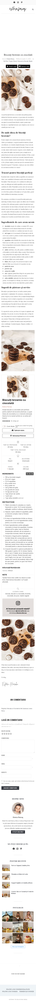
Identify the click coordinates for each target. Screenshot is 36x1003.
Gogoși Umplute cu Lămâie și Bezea (21, 883)
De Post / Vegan (8, 61)
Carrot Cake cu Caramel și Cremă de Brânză (22, 892)
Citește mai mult (18, 832)
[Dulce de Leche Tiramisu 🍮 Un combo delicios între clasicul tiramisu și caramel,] (7, 938)
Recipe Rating (5, 731)
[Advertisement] (18, 34)
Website (4, 772)
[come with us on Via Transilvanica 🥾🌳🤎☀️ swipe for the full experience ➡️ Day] (7, 916)
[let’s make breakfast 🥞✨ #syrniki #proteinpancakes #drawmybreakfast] (18, 927)
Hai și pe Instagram (18, 946)
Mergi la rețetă (12, 66)
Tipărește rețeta (25, 66)
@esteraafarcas (21, 611)
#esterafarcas (22, 613)
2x (29, 474)
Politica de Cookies (10, 991)
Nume (3, 755)
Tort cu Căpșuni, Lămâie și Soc (20, 865)
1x (27, 474)
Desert (15, 61)
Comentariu (5, 738)
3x (32, 474)
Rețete (30, 61)
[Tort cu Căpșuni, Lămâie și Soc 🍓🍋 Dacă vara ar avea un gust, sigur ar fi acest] (7, 927)
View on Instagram (18, 974)
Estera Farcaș (10, 59)
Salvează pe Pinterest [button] (19, 435)
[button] (3, 421)
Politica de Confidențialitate (18, 989)
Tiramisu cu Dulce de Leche (19, 874)
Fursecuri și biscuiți (23, 61)
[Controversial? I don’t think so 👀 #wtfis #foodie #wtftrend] (18, 916)
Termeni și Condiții (26, 991)
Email (3, 764)
